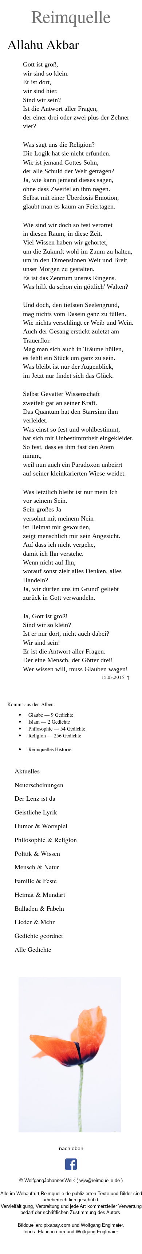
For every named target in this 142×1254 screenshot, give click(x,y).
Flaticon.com (51, 1231)
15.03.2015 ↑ (116, 677)
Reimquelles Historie (49, 749)
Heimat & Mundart (40, 894)
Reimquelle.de (56, 1193)
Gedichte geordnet (39, 935)
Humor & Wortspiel (41, 825)
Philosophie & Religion (46, 839)
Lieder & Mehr (35, 921)
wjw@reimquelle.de (99, 1180)
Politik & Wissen (37, 853)
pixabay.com (57, 1225)
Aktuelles (27, 770)
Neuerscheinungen (39, 784)
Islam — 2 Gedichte (49, 721)
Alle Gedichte (33, 949)
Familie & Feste (36, 880)
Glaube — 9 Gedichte (50, 714)
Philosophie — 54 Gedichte (56, 728)
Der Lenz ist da (35, 798)
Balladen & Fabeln (39, 908)
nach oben (71, 1148)
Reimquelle (71, 16)
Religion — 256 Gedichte (54, 735)
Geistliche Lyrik (36, 812)
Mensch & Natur (37, 866)
